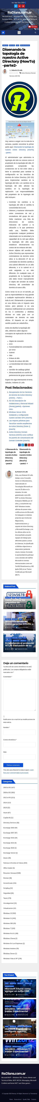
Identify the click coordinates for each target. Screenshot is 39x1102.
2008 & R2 (5, 45)
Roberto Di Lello (17, 70)
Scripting (6, 888)
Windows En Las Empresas (12, 943)
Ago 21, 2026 (10, 1035)
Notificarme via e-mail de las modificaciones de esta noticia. (19, 721)
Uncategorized (8, 903)
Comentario (7, 677)
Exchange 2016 (8, 848)
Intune (5, 858)
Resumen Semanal (10, 873)
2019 (18, 597)
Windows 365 (8, 923)
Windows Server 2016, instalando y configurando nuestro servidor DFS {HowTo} (20, 415)
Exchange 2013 (8, 843)
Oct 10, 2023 (10, 627)
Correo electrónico (10, 740)
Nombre (6, 727)
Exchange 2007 (8, 833)
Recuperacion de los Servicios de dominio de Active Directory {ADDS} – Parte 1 (20, 395)
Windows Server (9, 953)
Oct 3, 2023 (10, 649)
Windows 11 (16, 640)
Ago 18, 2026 (10, 1055)
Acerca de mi (17, 1099)
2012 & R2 (12, 45)
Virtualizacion (8, 908)
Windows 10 (8, 640)
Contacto (33, 1099)
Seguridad (7, 893)
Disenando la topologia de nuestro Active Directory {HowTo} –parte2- (18, 57)
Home (11, 1099)
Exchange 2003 (8, 828)
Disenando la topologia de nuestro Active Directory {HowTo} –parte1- (19, 150)
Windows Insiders (9, 948)
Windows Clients (9, 938)
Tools (5, 898)
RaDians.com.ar (19, 12)
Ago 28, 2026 (10, 994)
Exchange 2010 (8, 838)
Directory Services (25, 45)
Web (4, 752)
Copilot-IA (6, 818)
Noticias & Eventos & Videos (13, 863)
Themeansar (33, 1093)
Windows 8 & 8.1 (9, 933)
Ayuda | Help (26, 1099)
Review (6, 878)
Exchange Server (9, 853)
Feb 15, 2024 (11, 606)
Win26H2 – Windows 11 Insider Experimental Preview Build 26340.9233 (19, 1011)
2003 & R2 (7, 787)
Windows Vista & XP (10, 958)
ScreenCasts (7, 883)
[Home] (3, 32)
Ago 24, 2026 (10, 1014)
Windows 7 (23, 640)
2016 (17, 45)
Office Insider (7, 868)
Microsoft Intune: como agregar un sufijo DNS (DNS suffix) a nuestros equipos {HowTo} (18, 992)
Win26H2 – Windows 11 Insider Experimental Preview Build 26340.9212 (19, 1051)
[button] (35, 32)
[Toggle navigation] (19, 32)
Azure (5, 812)
